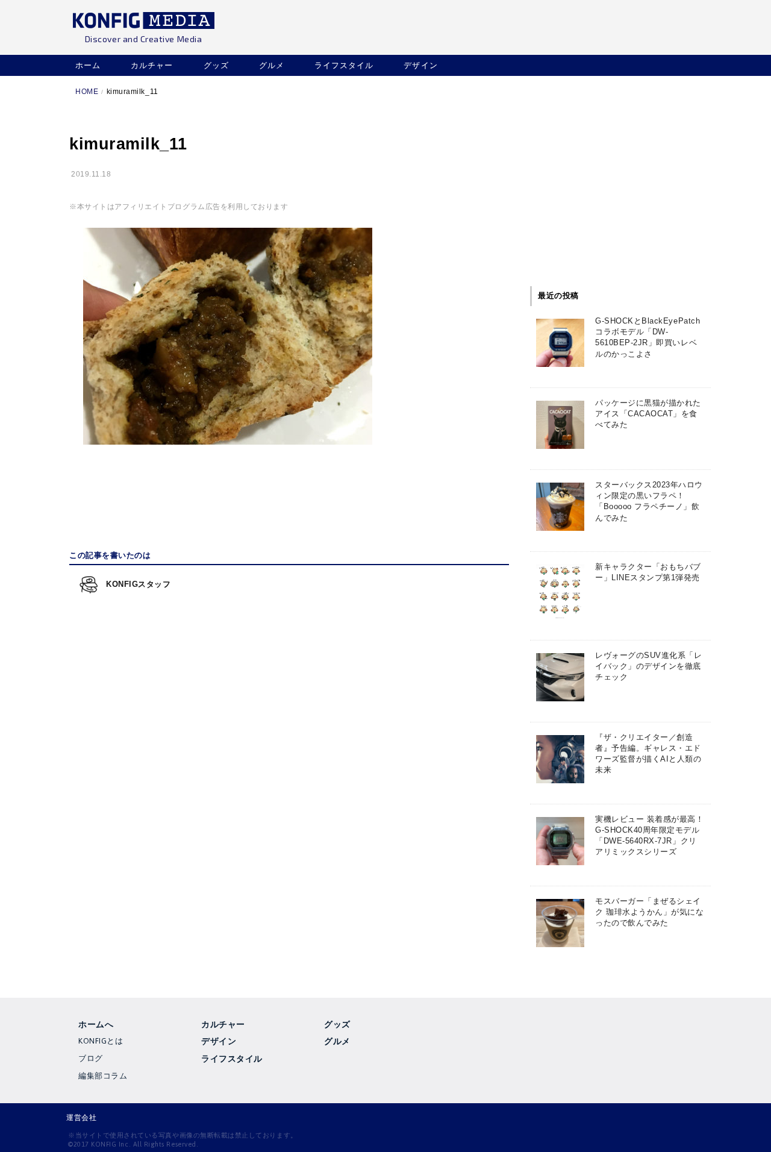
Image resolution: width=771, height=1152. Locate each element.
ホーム (88, 65)
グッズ (216, 65)
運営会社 (81, 1117)
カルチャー (152, 65)
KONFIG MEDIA (143, 22)
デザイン (420, 65)
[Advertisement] (289, 495)
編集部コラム (102, 1075)
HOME (86, 91)
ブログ (90, 1058)
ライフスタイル (343, 65)
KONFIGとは (100, 1040)
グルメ (271, 65)
